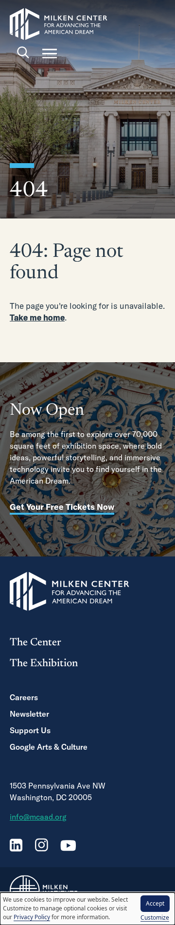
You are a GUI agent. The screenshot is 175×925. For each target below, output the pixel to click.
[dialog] (87, 908)
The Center (35, 643)
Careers (24, 697)
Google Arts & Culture (49, 747)
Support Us (30, 730)
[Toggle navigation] (49, 53)
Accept (155, 903)
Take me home (37, 317)
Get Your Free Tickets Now (62, 507)
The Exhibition (44, 663)
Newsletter (29, 714)
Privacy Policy (32, 917)
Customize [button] (154, 917)
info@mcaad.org (38, 817)
